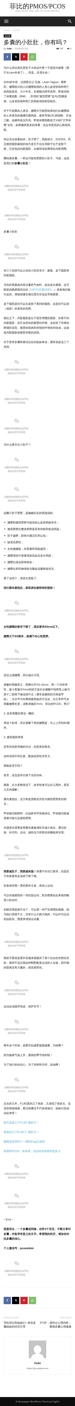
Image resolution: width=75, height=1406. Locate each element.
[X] (15, 57)
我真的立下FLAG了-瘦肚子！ (21, 1132)
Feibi (9, 48)
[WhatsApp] (32, 57)
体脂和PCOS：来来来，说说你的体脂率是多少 (32, 1151)
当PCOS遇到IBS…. (42, 289)
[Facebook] (7, 57)
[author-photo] (37, 1358)
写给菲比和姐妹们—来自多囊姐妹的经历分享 (20, 1324)
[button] (70, 21)
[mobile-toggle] (6, 21)
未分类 (16, 30)
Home (7, 30)
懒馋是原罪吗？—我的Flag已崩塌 (24, 1141)
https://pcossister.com (37, 1368)
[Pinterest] (24, 57)
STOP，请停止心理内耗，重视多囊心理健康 (55, 1324)
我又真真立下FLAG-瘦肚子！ (21, 1122)
